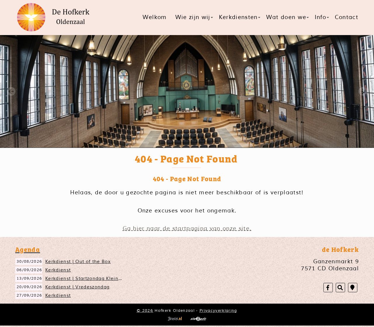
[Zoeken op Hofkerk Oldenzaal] (340, 287)
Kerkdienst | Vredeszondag (77, 287)
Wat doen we (286, 17)
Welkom (155, 17)
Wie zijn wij (192, 17)
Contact (346, 17)
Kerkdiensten (238, 17)
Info (320, 17)
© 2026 (145, 310)
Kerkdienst (58, 270)
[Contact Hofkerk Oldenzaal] (353, 287)
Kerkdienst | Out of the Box (78, 261)
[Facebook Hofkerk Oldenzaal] (328, 287)
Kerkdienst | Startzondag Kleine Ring (89, 278)
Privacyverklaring (218, 310)
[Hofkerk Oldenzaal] (55, 17)
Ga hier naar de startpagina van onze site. (187, 228)
